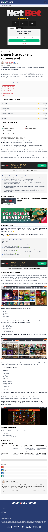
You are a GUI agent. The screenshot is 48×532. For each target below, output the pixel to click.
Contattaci (3, 509)
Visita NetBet (24, 43)
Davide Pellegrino (9, 62)
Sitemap (3, 511)
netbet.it (2, 446)
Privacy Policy (4, 512)
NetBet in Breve (5, 95)
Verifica (24, 40)
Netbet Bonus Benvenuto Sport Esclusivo (10, 88)
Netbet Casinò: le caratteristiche (9, 91)
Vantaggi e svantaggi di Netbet (8, 86)
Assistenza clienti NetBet (7, 93)
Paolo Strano (7, 241)
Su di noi (3, 508)
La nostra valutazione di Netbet (8, 85)
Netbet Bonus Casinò (6, 90)
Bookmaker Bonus (4, 5)
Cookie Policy (4, 514)
